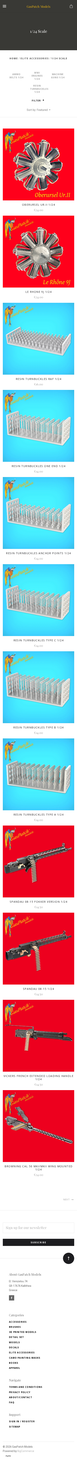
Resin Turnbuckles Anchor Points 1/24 (38, 553)
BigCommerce (25, 1451)
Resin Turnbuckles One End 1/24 (38, 466)
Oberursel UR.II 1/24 (38, 204)
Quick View (38, 167)
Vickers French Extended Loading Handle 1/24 (38, 1077)
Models (14, 1342)
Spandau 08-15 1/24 (38, 989)
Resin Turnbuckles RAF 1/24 (38, 379)
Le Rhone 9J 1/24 (38, 292)
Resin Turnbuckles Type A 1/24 (38, 814)
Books (13, 1362)
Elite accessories (22, 1352)
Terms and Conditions (25, 1387)
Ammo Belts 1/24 (16, 76)
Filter (36, 100)
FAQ (11, 1402)
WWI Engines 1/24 (37, 76)
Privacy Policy (19, 1392)
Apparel (14, 1368)
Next (66, 1199)
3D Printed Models (22, 1332)
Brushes (15, 1327)
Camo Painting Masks (24, 1357)
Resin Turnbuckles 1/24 (39, 89)
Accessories (18, 1321)
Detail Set (16, 1337)
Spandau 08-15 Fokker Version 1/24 (38, 901)
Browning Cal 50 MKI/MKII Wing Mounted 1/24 (38, 1167)
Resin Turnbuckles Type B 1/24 (38, 727)
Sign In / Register (22, 1421)
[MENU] (5, 6)
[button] (43, 100)
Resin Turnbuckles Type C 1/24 (38, 640)
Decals (14, 1347)
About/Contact (20, 1397)
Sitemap (14, 1426)
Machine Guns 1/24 (57, 76)
